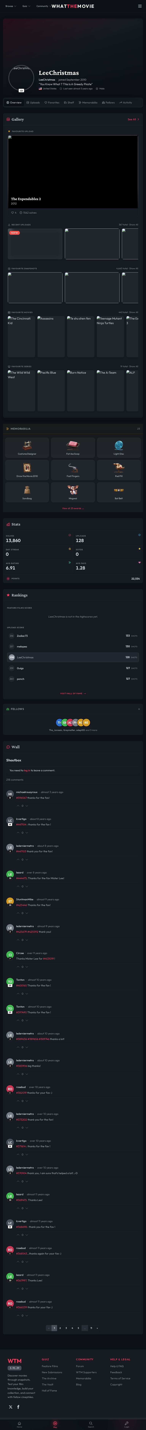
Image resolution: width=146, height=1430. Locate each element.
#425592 (32, 931)
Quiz (24, 6)
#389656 (33, 1039)
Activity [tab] (127, 102)
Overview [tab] (16, 102)
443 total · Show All (128, 312)
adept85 (80, 730)
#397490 (21, 1012)
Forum (80, 1366)
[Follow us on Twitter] (11, 1407)
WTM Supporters (86, 1372)
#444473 (21, 878)
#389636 (21, 1039)
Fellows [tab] (110, 102)
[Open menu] (140, 6)
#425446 (21, 905)
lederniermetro (25, 846)
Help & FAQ (117, 1366)
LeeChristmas (25, 657)
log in (27, 770)
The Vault (47, 1384)
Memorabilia (83, 1378)
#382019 (21, 1092)
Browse (9, 6)
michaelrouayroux (26, 792)
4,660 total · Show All (127, 268)
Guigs (20, 668)
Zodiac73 (22, 636)
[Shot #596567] (92, 287)
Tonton (20, 979)
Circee (20, 953)
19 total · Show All (129, 366)
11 (91, 1328)
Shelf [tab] (71, 102)
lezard (19, 872)
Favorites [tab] (53, 102)
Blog (78, 1384)
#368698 (21, 1227)
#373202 (21, 1119)
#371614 (21, 1146)
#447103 (21, 851)
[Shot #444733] (92, 243)
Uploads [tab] (35, 102)
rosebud (21, 1087)
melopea (22, 646)
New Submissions (52, 1372)
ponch (20, 679)
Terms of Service (120, 1378)
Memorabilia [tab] (89, 102)
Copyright (116, 1384)
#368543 (21, 1253)
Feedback (116, 1372)
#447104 (21, 824)
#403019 (48, 958)
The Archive (49, 1378)
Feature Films (50, 1366)
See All (132, 119)
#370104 (21, 1173)
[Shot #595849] (35, 287)
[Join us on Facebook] (18, 1407)
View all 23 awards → (73, 508)
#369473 (21, 1200)
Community (42, 6)
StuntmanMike (24, 899)
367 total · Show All (128, 224)
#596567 (21, 798)
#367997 (21, 1280)
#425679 (21, 931)
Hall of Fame (49, 1390)
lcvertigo (21, 819)
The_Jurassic (55, 730)
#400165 (21, 985)
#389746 (44, 1039)
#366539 (21, 1307)
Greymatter (69, 730)
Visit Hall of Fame (71, 693)
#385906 (21, 1066)
